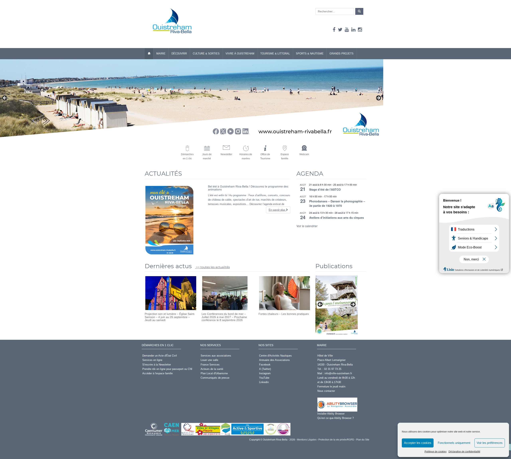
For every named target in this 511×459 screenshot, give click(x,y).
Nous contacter (326, 390)
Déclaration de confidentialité (464, 451)
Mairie (160, 53)
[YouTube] (347, 29)
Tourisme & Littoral (275, 53)
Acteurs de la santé (212, 368)
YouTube (264, 377)
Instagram (265, 373)
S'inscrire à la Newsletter (156, 364)
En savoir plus (277, 209)
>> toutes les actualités (212, 267)
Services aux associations (216, 355)
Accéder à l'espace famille (157, 373)
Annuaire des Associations (274, 360)
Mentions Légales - (307, 439)
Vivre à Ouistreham (240, 53)
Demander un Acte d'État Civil (159, 355)
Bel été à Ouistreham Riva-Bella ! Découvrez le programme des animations (248, 188)
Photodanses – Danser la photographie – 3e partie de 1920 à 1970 (337, 203)
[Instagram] (360, 29)
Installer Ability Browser (331, 413)
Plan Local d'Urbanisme (214, 373)
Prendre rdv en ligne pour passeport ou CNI (167, 368)
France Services (210, 364)
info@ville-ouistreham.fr (338, 373)
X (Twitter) (265, 368)
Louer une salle (209, 360)
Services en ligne (152, 360)
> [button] (378, 98)
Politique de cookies (436, 451)
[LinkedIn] (353, 29)
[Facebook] (334, 29)
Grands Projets (342, 53)
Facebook (264, 364)
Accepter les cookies (417, 442)
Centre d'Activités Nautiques (275, 355)
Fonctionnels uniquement (454, 442)
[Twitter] (340, 29)
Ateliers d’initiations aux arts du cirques (336, 218)
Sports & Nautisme (310, 53)
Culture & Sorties (206, 53)
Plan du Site (362, 439)
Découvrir (179, 53)
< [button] (5, 98)
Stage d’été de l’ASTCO (325, 189)
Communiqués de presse (215, 377)
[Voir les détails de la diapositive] (336, 306)
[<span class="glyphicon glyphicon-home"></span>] (149, 53)
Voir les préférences (490, 442)
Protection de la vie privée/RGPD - (337, 439)
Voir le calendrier (307, 226)
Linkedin (264, 382)
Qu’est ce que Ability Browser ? (335, 418)
